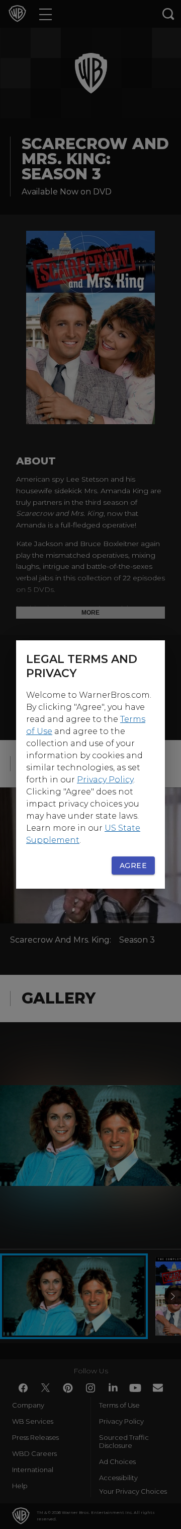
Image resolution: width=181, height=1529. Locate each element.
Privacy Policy (105, 779)
